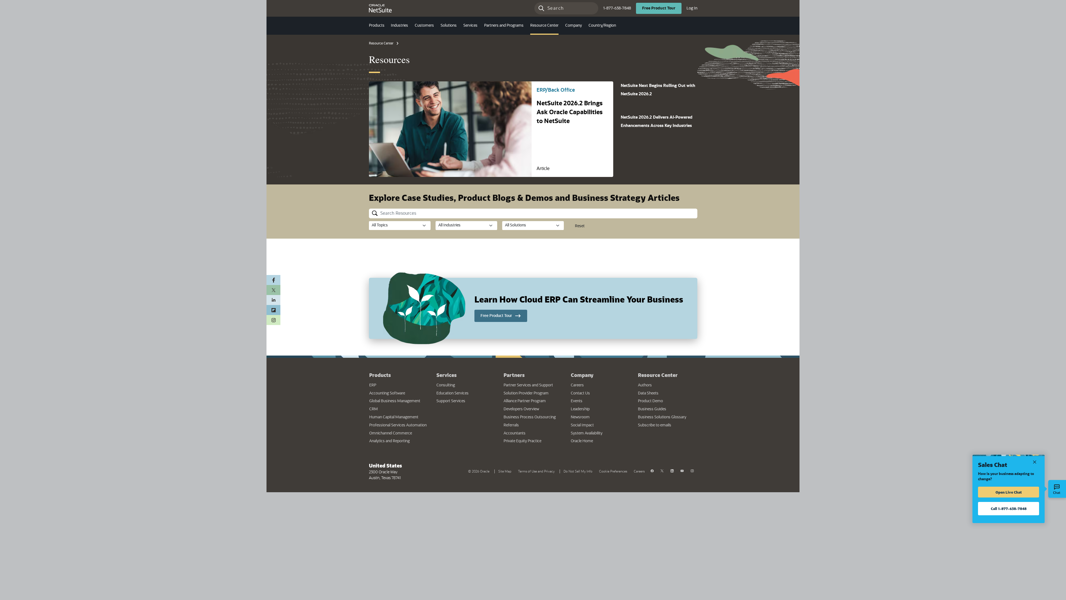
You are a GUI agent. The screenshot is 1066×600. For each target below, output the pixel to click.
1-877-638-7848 (617, 8)
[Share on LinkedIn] (273, 300)
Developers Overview (521, 409)
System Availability (600, 433)
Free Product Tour (504, 316)
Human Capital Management (393, 417)
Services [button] (470, 26)
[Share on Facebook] (273, 280)
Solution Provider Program (526, 393)
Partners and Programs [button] (504, 26)
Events (576, 401)
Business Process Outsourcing (530, 417)
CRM (373, 409)
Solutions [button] (449, 26)
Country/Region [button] (602, 26)
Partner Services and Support (528, 385)
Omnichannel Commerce (390, 433)
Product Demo (650, 401)
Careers (577, 385)
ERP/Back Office (556, 90)
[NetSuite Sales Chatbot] (1057, 489)
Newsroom (580, 417)
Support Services (450, 401)
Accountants (515, 433)
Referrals (511, 425)
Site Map (504, 471)
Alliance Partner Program (525, 401)
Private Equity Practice (522, 441)
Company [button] (573, 26)
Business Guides (652, 409)
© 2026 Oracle (480, 471)
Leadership (580, 409)
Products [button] (376, 26)
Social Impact (582, 425)
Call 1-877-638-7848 (1009, 508)
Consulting (445, 385)
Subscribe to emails (667, 425)
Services (446, 375)
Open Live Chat (1008, 492)
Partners (514, 375)
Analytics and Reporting (389, 441)
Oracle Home (599, 441)
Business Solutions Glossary (662, 417)
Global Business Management (394, 401)
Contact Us (580, 393)
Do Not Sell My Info (579, 471)
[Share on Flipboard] (273, 310)
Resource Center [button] (544, 26)
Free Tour (662, 8)
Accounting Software (387, 393)
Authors (645, 385)
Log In (692, 8)
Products (380, 375)
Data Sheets (648, 393)
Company (582, 375)
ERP (372, 385)
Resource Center (381, 43)
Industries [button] (399, 26)
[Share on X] (273, 290)
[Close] (1034, 462)
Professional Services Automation (398, 425)
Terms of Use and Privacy (537, 471)
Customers (424, 26)
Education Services (452, 393)
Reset (580, 226)
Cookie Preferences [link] (613, 471)
